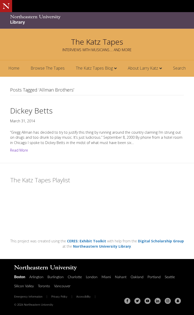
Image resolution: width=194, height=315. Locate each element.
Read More (19, 150)
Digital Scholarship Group (161, 241)
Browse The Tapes (48, 68)
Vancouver (62, 286)
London (92, 277)
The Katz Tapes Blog (94, 68)
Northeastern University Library (102, 246)
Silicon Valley (24, 286)
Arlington (36, 277)
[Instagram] (168, 301)
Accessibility (83, 297)
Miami (106, 277)
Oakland (137, 277)
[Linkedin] (158, 301)
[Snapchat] (178, 301)
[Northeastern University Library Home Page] (35, 20)
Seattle (170, 277)
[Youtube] (147, 301)
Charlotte (75, 277)
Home (13, 68)
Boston (19, 277)
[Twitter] (137, 301)
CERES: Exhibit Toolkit (86, 241)
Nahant (121, 277)
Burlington (55, 277)
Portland (154, 277)
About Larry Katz (143, 68)
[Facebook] (127, 301)
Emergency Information (28, 297)
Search (179, 68)
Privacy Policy (59, 297)
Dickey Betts (31, 110)
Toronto (44, 286)
